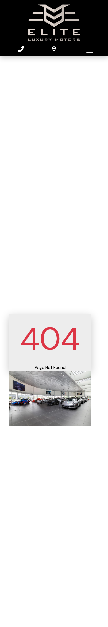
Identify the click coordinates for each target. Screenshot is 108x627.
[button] (90, 49)
